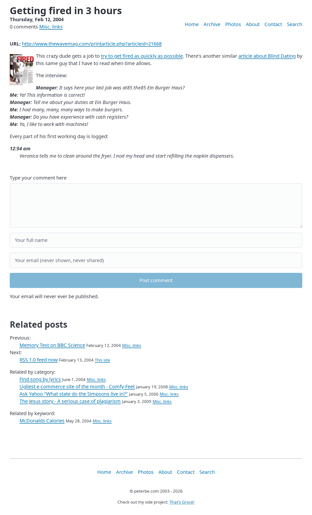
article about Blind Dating (267, 56)
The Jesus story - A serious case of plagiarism (70, 401)
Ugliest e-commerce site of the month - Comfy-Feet (77, 386)
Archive (212, 24)
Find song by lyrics (40, 379)
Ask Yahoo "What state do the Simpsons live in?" (74, 394)
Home (192, 24)
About (253, 24)
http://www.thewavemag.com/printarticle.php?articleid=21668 (92, 43)
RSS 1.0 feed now (39, 359)
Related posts (38, 324)
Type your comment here (38, 177)
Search (294, 24)
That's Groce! (182, 502)
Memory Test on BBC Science (52, 345)
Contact (273, 24)
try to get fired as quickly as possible (142, 56)
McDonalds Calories (42, 420)
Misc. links (51, 26)
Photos (233, 24)
